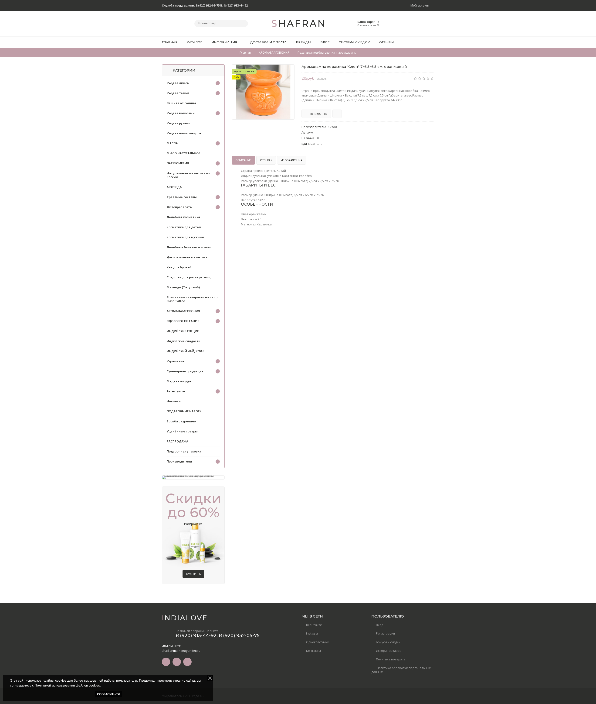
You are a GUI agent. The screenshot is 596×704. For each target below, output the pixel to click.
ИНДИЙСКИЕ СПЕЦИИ (183, 331)
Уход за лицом (178, 83)
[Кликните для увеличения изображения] (263, 92)
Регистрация (385, 633)
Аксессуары (176, 391)
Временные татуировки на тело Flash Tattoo (192, 299)
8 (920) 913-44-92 (236, 5)
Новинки (174, 401)
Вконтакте (314, 625)
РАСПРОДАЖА (177, 441)
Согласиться (108, 694)
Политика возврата (391, 659)
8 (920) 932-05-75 (239, 635)
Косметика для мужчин (185, 237)
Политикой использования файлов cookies (67, 685)
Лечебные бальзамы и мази (189, 247)
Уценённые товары (182, 431)
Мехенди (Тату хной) (183, 287)
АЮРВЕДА (174, 187)
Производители (179, 461)
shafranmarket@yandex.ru (181, 651)
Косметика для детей (184, 227)
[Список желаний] (423, 42)
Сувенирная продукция (185, 371)
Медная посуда (179, 381)
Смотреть (193, 574)
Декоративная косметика (187, 257)
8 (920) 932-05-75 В (209, 5)
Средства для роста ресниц (188, 277)
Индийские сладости (183, 341)
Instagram (313, 633)
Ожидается (318, 114)
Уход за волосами (181, 113)
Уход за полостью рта (184, 133)
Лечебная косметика (183, 217)
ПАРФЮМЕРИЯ (178, 163)
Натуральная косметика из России (188, 175)
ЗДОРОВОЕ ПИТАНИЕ (183, 321)
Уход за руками (178, 123)
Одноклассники (317, 642)
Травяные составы (182, 197)
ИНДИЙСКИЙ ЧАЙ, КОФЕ (185, 351)
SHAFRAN (298, 23)
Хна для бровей (179, 267)
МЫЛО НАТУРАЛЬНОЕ (183, 153)
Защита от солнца (181, 103)
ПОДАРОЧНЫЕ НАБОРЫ (184, 411)
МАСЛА (172, 143)
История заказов (388, 651)
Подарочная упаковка (184, 451)
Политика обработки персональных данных (401, 670)
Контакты (313, 651)
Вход (379, 625)
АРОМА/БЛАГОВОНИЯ (183, 311)
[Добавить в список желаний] (288, 71)
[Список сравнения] (432, 42)
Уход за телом (178, 93)
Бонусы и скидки (388, 642)
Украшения (176, 361)
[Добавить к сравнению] (337, 114)
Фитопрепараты (180, 207)
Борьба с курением (181, 421)
